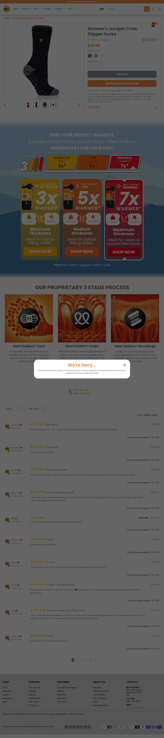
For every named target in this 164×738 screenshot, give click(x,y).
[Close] (125, 365)
